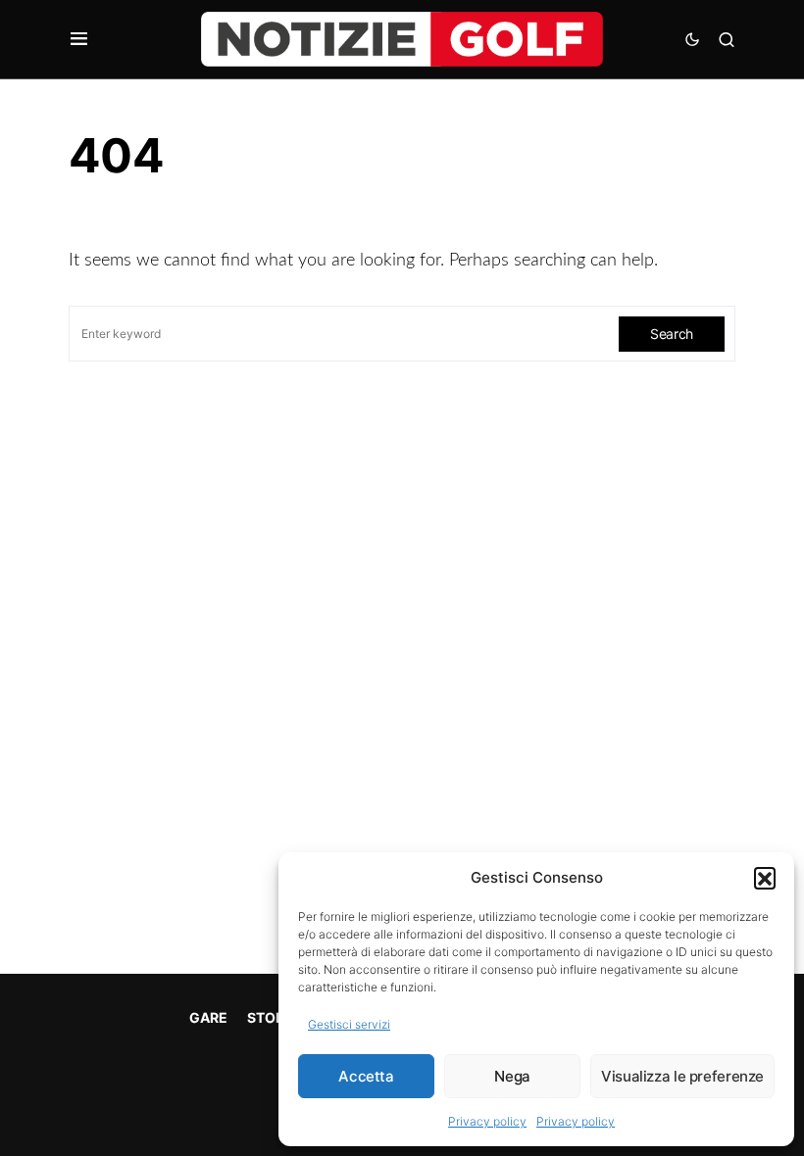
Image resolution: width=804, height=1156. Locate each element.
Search (671, 333)
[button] (765, 878)
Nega (512, 1076)
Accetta (365, 1076)
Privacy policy (487, 1121)
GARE (208, 1017)
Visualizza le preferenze (682, 1076)
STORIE (272, 1017)
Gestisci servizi (349, 1024)
